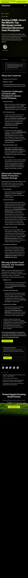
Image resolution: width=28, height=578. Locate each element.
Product (7, 13)
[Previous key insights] (23, 60)
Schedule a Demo (7, 341)
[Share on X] (6, 367)
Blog (3, 13)
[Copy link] (17, 367)
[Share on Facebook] (10, 367)
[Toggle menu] (25, 5)
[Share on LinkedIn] (3, 367)
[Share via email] (14, 367)
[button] (16, 66)
